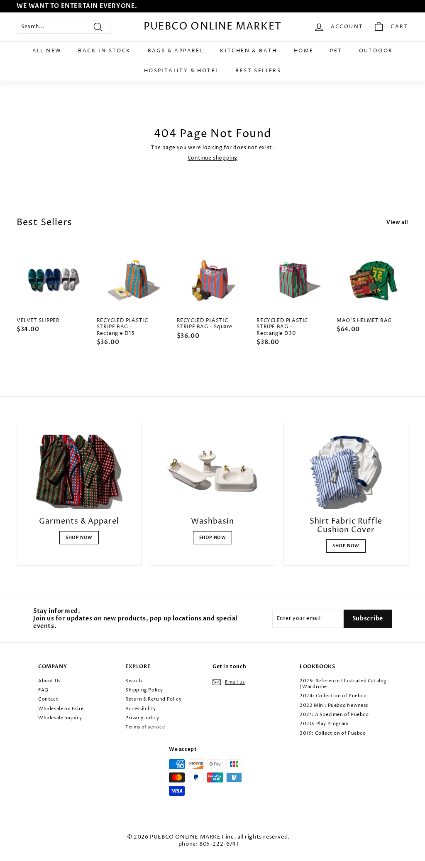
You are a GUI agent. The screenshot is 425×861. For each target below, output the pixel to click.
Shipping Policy (144, 690)
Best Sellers (258, 70)
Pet (336, 50)
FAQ (43, 690)
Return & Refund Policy (153, 699)
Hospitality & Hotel (181, 70)
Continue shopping (212, 158)
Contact (48, 699)
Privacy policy (142, 718)
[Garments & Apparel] (79, 472)
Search (133, 681)
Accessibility (140, 709)
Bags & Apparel (176, 50)
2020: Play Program (324, 724)
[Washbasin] (212, 472)
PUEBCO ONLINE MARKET (212, 26)
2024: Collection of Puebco (333, 696)
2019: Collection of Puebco (333, 733)
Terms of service (145, 727)
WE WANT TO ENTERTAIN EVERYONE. (77, 6)
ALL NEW (47, 50)
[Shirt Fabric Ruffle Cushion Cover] (346, 472)
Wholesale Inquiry (60, 718)
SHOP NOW (79, 538)
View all (397, 222)
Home (304, 50)
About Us (49, 681)
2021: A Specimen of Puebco (334, 714)
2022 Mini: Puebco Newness (334, 705)
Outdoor (376, 50)
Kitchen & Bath (248, 50)
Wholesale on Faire (61, 709)
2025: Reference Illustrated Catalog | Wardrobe (343, 684)
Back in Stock (104, 50)
